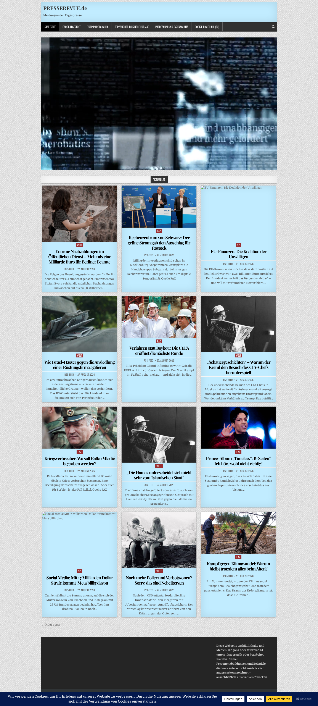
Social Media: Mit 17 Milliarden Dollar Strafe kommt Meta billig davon (79, 580)
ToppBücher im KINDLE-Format (132, 26)
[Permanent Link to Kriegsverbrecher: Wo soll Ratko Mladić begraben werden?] (79, 428)
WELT (79, 245)
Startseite (50, 26)
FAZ (159, 231)
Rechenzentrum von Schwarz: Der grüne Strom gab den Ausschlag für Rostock (159, 242)
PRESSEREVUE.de (65, 8)
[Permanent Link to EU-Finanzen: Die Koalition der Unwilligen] (238, 214)
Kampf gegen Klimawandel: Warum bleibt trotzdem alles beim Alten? (238, 566)
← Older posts (50, 624)
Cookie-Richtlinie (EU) (207, 26)
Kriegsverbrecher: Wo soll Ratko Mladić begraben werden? (79, 460)
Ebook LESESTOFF (72, 26)
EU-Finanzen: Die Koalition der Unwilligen (238, 253)
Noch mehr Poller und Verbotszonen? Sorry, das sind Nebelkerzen (159, 580)
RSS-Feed (69, 269)
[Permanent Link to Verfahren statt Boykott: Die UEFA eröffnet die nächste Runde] (159, 317)
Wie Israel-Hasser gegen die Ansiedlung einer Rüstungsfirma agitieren (79, 364)
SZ (238, 245)
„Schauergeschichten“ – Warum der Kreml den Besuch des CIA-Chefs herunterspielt (238, 367)
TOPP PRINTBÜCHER (97, 26)
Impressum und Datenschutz (171, 26)
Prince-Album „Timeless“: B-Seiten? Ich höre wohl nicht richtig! (238, 460)
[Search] (273, 27)
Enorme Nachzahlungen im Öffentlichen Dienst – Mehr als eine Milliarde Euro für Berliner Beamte (79, 256)
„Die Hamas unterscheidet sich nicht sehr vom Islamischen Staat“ (159, 474)
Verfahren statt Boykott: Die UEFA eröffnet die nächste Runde (159, 350)
